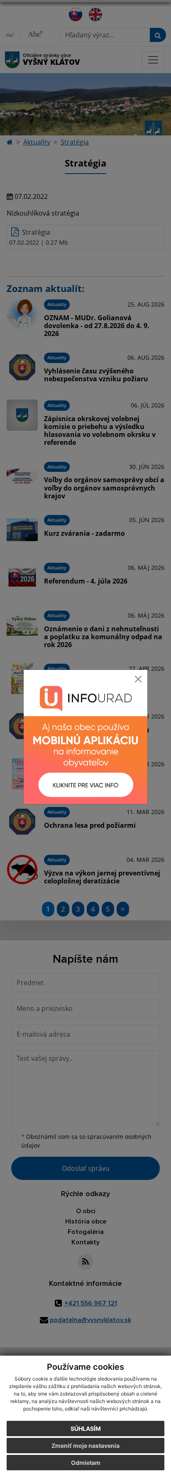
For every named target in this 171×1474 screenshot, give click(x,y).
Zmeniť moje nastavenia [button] (85, 1445)
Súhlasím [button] (86, 1428)
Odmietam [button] (85, 1462)
